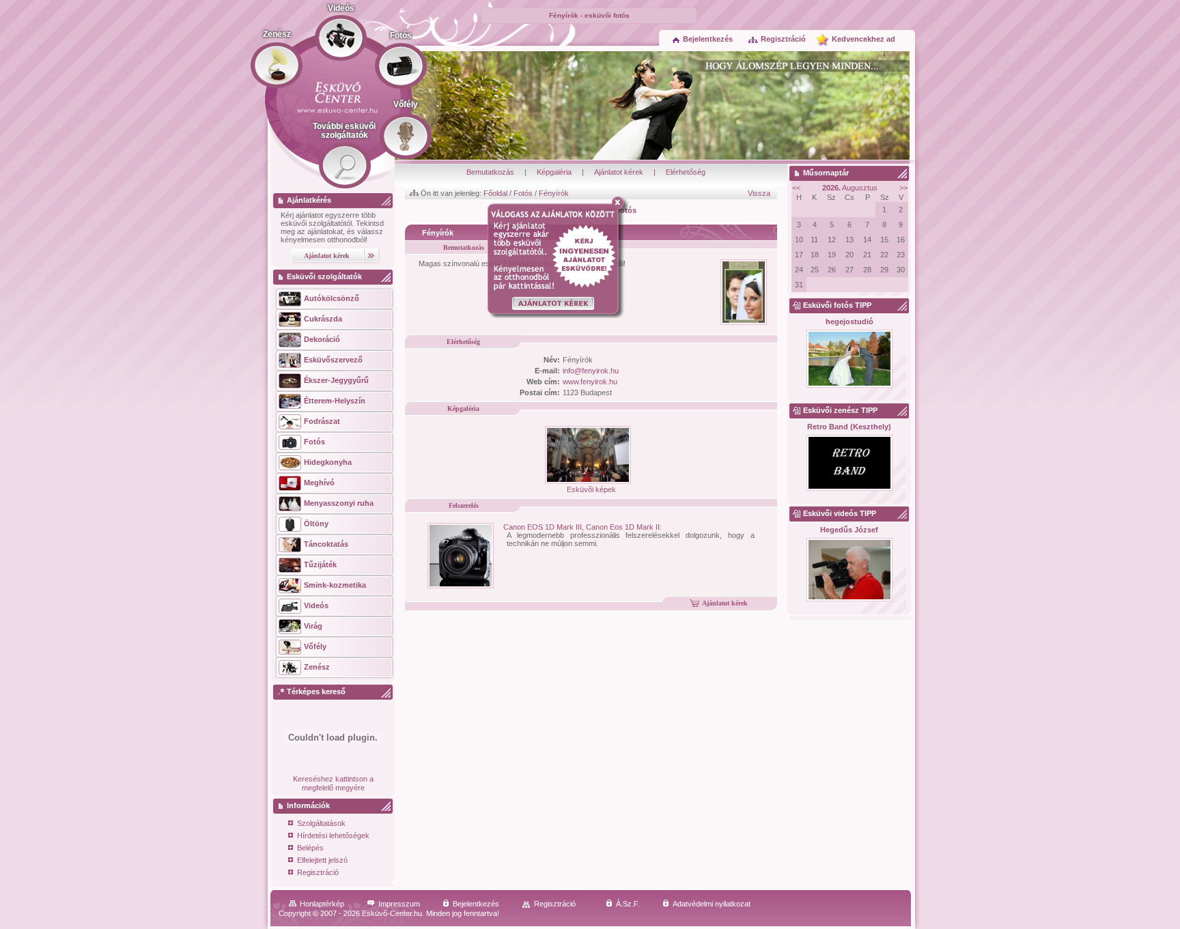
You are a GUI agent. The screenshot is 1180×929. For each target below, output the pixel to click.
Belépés (310, 848)
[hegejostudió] (849, 359)
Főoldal (495, 193)
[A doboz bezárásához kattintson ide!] (620, 203)
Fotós (523, 193)
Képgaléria (554, 172)
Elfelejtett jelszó (322, 860)
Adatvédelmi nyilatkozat (711, 904)
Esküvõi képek (591, 489)
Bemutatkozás (490, 172)
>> (903, 188)
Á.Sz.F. (628, 904)
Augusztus (849, 188)
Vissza (759, 193)
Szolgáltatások (321, 823)
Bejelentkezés (708, 39)
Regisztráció (783, 39)
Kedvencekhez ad (863, 39)
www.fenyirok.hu (590, 381)
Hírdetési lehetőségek (333, 835)
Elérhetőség (685, 172)
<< (796, 188)
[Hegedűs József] (849, 570)
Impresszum (399, 904)
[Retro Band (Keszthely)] (849, 463)
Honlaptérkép (322, 904)
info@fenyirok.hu (591, 371)
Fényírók (554, 193)
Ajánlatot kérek (618, 172)
